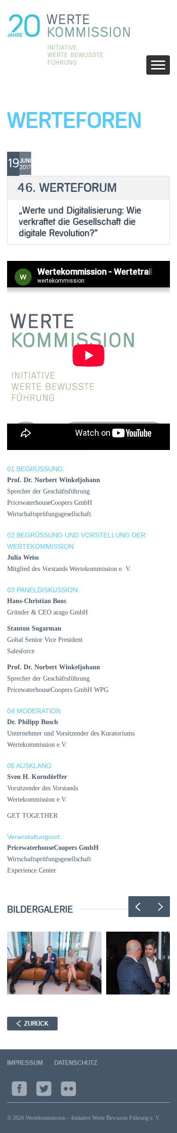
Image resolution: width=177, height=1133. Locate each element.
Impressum (25, 1063)
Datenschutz (75, 1063)
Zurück (36, 1024)
